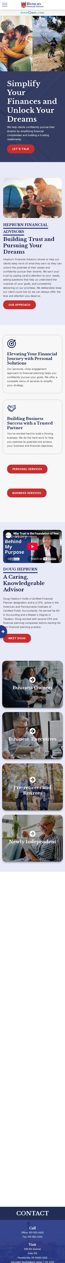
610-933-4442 (36, 1232)
